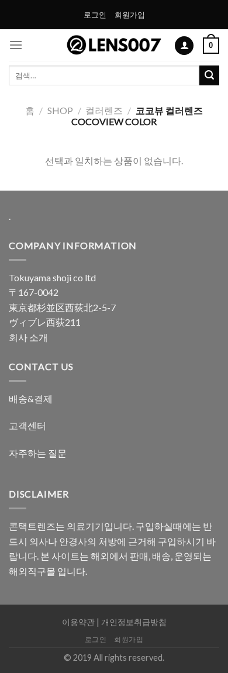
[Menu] (16, 44)
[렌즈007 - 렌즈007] (114, 45)
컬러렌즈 (104, 110)
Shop (60, 110)
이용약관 (78, 622)
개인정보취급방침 (134, 622)
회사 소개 (28, 337)
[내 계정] (184, 46)
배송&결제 (31, 398)
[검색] (209, 75)
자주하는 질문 (38, 452)
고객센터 (27, 425)
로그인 (95, 14)
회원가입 (130, 14)
